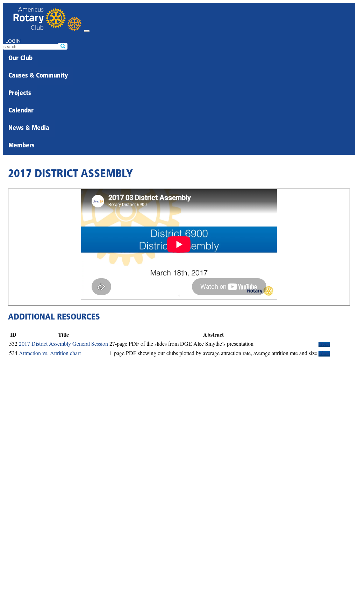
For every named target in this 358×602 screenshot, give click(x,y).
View (324, 344)
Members (21, 146)
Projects (19, 93)
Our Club (20, 59)
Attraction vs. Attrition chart (50, 353)
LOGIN (13, 40)
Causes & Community (38, 76)
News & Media (28, 128)
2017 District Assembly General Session (63, 343)
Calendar (21, 111)
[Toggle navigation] (87, 31)
